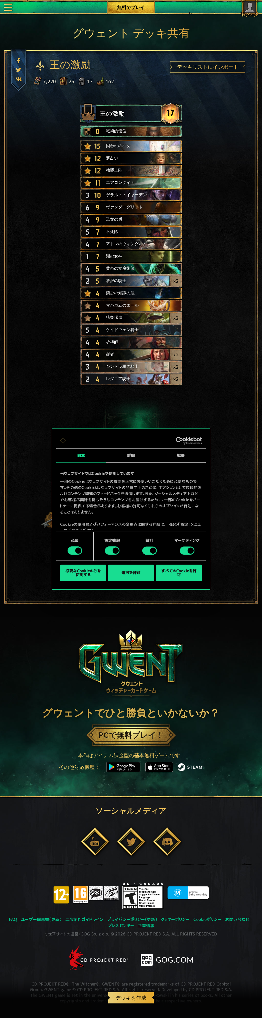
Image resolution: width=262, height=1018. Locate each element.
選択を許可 (131, 573)
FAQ (13, 919)
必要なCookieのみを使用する (83, 572)
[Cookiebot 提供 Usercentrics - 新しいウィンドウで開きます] (179, 440)
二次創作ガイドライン (84, 919)
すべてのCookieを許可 (178, 572)
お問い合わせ (237, 919)
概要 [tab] (181, 455)
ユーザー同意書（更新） (41, 919)
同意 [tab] (81, 455)
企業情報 (146, 925)
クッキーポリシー (175, 919)
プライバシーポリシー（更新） (132, 919)
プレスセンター (121, 925)
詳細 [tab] (131, 455)
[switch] (112, 551)
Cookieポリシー (207, 919)
